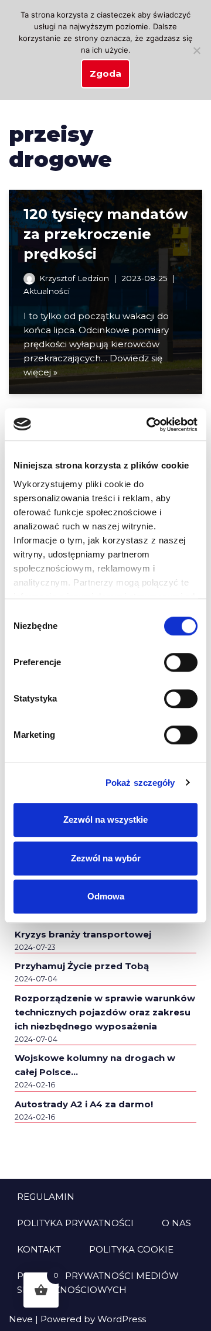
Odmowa (105, 896)
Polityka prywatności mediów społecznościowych (98, 1282)
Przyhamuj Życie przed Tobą (82, 965)
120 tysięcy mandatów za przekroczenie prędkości (105, 234)
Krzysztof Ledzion (74, 278)
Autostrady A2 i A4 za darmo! (84, 1104)
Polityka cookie (131, 1249)
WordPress (121, 1319)
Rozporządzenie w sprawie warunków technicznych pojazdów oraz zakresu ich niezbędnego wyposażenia (105, 1012)
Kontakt (39, 1249)
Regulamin (45, 1196)
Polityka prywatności (75, 1223)
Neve (21, 1319)
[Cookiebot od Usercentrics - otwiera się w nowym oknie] (149, 424)
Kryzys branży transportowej (83, 934)
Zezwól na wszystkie (105, 819)
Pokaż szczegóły (140, 783)
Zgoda (105, 73)
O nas (176, 1223)
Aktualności (46, 291)
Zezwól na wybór (106, 858)
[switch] (181, 662)
